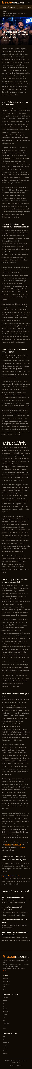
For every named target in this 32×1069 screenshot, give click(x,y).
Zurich (4, 1028)
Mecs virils (5, 1053)
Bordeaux (5, 997)
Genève (5, 1000)
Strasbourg (6, 1023)
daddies (22, 847)
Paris (4, 1020)
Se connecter (19, 1065)
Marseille (8, 845)
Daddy (4, 1039)
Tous (4, 7)
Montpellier (17, 845)
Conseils (12, 7)
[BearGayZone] (16, 956)
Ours (4, 1036)
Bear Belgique (6, 981)
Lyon (4, 1006)
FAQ (4, 987)
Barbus (5, 1045)
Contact (5, 990)
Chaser (5, 1051)
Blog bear (5, 978)
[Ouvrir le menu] (28, 2)
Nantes (5, 1014)
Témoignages (6, 984)
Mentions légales (16, 1062)
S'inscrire (11, 1065)
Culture (21, 7)
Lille (4, 1003)
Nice (4, 1017)
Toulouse (5, 1026)
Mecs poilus (6, 1042)
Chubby (5, 1048)
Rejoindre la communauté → (11, 876)
